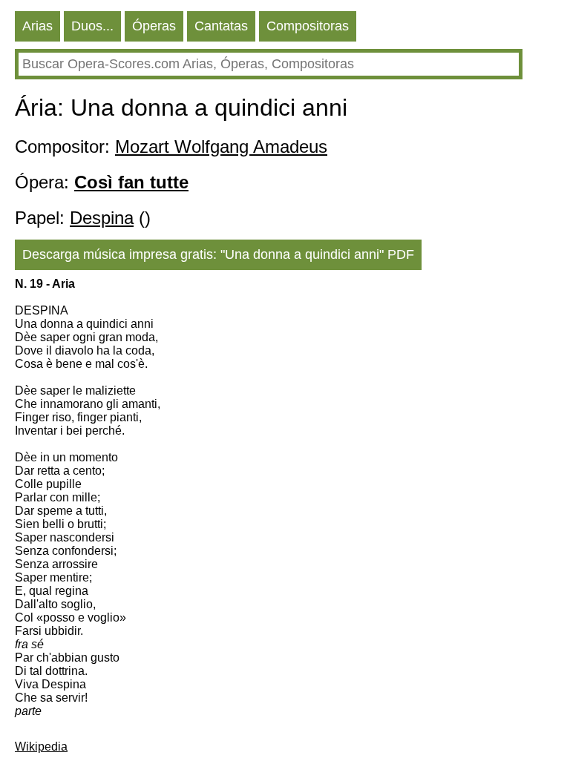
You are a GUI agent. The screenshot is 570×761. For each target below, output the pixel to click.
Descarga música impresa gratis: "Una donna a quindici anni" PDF (218, 254)
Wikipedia (41, 746)
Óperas (154, 26)
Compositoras (307, 26)
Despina (102, 218)
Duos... (92, 26)
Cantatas (221, 26)
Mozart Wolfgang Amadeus (221, 146)
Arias (37, 26)
